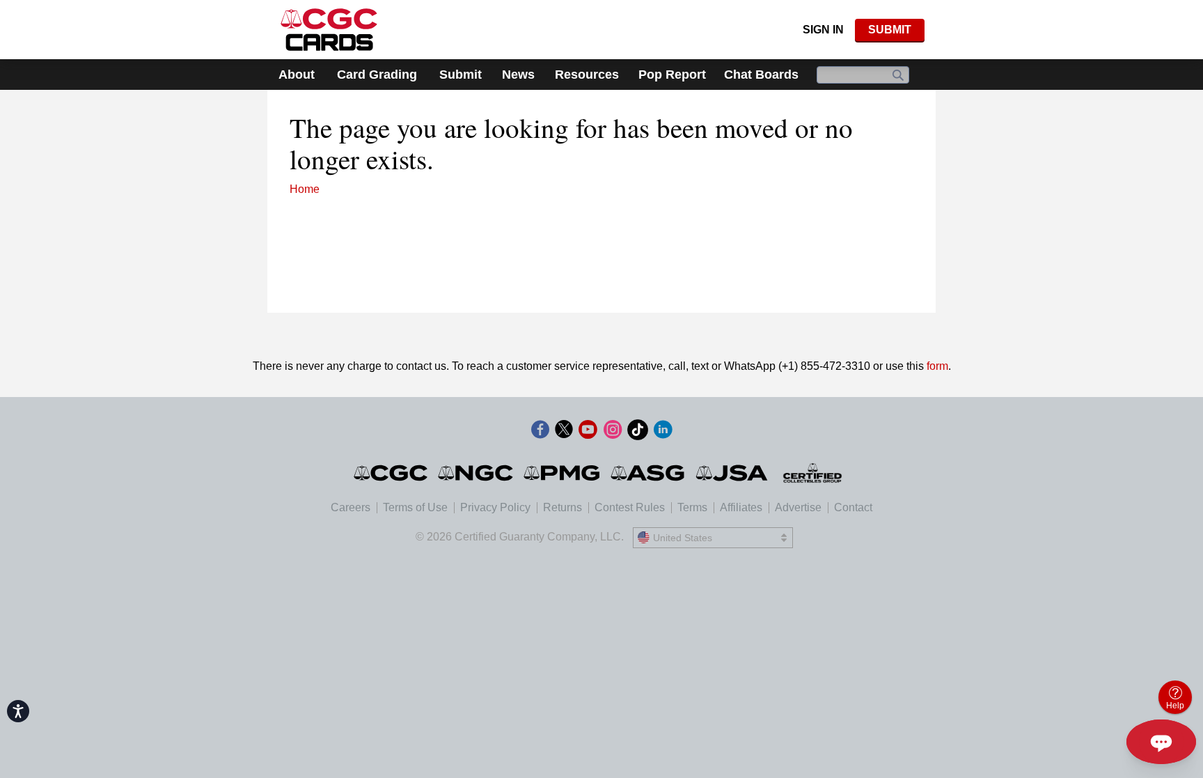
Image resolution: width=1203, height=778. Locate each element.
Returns (562, 507)
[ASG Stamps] (648, 472)
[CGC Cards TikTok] (637, 432)
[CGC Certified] (328, 29)
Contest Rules (630, 507)
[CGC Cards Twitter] (564, 432)
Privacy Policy (495, 507)
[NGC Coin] (477, 472)
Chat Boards (761, 74)
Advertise (798, 507)
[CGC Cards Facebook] (540, 432)
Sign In (823, 30)
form (937, 366)
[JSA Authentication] (731, 472)
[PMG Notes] (563, 472)
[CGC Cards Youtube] (587, 432)
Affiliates (741, 507)
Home (305, 189)
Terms (692, 507)
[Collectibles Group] (813, 472)
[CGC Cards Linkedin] (662, 432)
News (518, 74)
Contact (853, 507)
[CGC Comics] (391, 472)
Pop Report (672, 74)
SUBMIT (889, 30)
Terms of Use (415, 507)
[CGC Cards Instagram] (612, 432)
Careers (350, 507)
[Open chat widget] (1161, 741)
